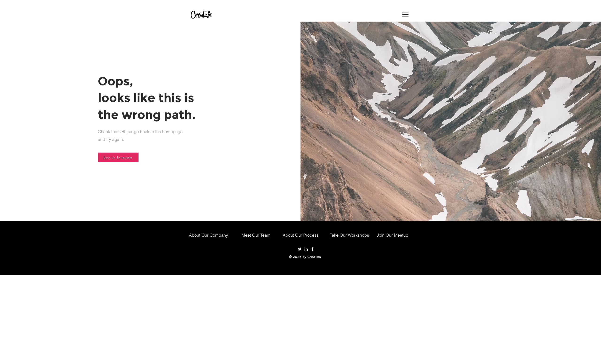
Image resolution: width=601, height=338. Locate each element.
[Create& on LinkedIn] (306, 249)
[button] (405, 14)
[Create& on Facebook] (312, 249)
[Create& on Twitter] (299, 249)
